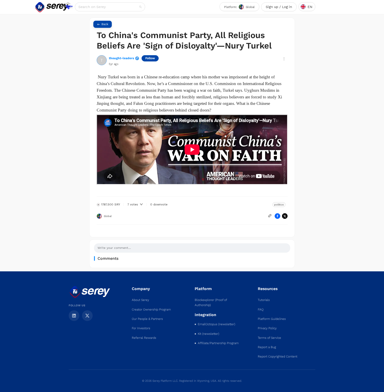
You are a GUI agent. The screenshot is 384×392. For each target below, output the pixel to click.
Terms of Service (269, 338)
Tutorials (264, 300)
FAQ (261, 309)
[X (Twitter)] (87, 315)
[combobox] (108, 7)
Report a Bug (267, 347)
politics (279, 204)
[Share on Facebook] (277, 216)
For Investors (141, 328)
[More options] (284, 58)
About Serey (140, 300)
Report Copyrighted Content (277, 356)
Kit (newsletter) (208, 334)
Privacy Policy (267, 328)
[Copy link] (270, 216)
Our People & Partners (147, 319)
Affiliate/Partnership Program (218, 343)
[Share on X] (285, 216)
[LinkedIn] (74, 315)
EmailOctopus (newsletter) (216, 324)
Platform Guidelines (272, 319)
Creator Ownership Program (151, 309)
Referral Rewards (144, 338)
